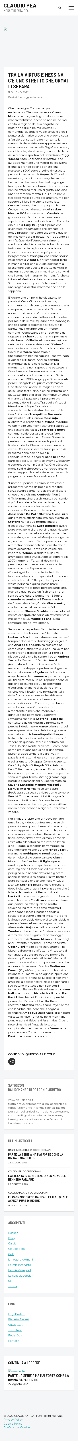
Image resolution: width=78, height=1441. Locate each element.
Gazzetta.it (15, 1324)
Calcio (12, 1243)
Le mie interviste (19, 1265)
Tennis (12, 1286)
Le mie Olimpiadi (19, 1270)
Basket (12, 97)
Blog (11, 1238)
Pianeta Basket (18, 1319)
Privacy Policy (13, 1419)
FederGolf (15, 1335)
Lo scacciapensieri (20, 1275)
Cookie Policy (13, 1423)
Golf (11, 1254)
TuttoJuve (15, 1330)
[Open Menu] (71, 8)
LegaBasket (16, 1314)
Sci (10, 1281)
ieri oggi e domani (31, 97)
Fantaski (14, 1340)
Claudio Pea (16, 1248)
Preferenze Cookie (17, 1427)
